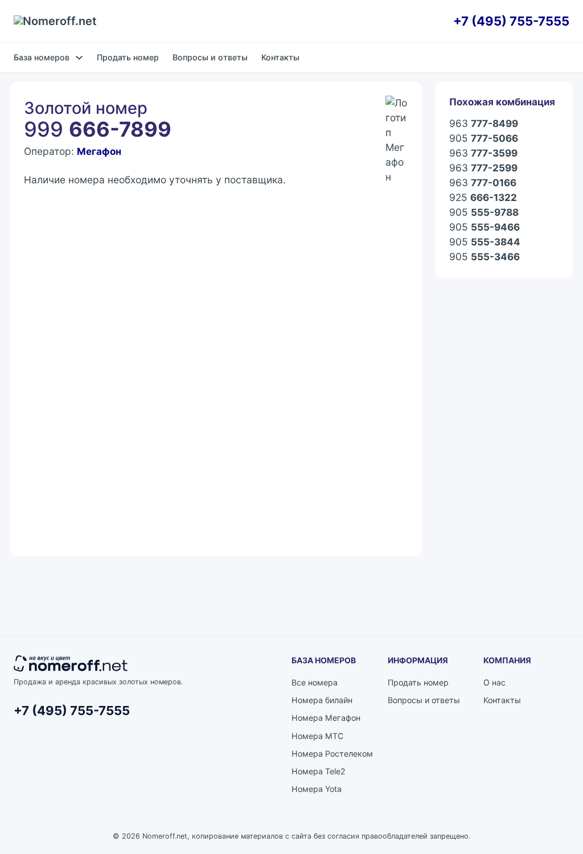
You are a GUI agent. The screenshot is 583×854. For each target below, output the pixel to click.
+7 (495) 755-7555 (511, 21)
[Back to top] (543, 820)
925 (483, 197)
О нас (494, 682)
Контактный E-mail (62, 327)
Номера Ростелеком (332, 753)
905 (483, 138)
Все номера (315, 682)
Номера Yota (317, 789)
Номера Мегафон (326, 717)
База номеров (41, 57)
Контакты (280, 57)
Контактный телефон (263, 327)
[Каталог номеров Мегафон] (396, 107)
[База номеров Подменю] (79, 57)
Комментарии (52, 379)
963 (483, 123)
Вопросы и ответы (210, 57)
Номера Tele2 (319, 771)
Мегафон (99, 151)
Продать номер (128, 57)
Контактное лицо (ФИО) (74, 276)
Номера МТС (317, 736)
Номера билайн (322, 700)
